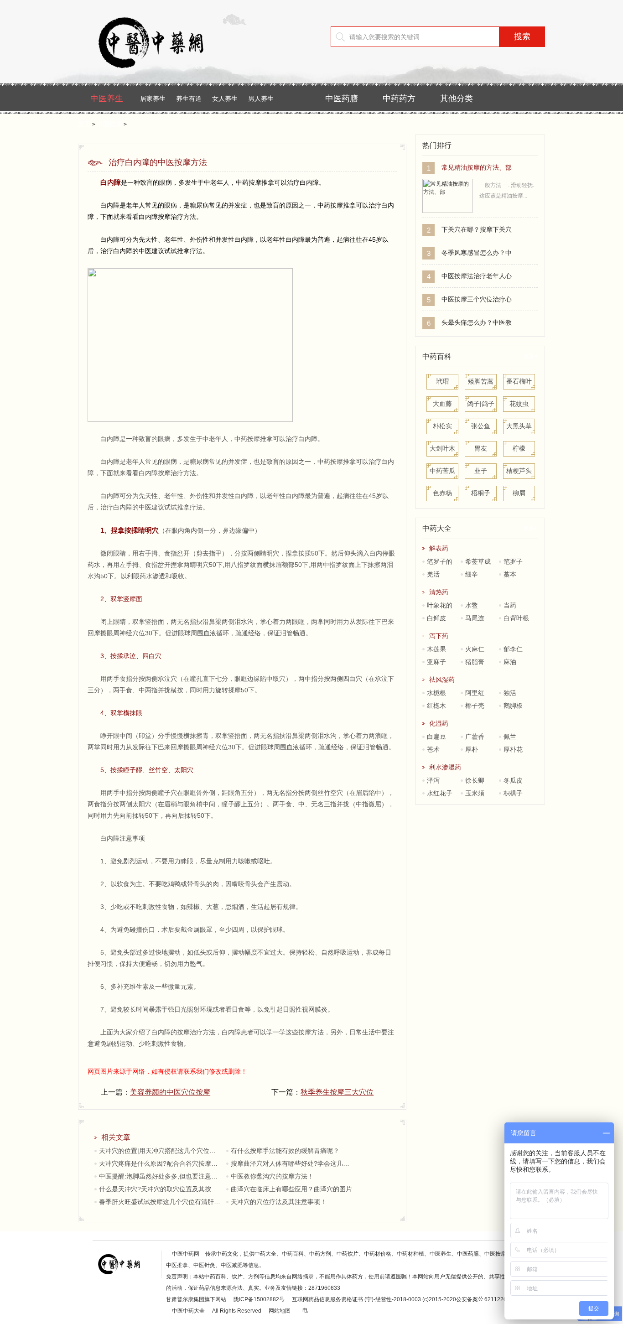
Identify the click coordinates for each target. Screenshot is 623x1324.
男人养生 (261, 98)
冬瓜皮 (513, 780)
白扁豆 (436, 736)
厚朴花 (513, 749)
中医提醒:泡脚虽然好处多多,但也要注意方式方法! (160, 1176)
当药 (510, 605)
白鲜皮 (436, 618)
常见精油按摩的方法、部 (476, 167)
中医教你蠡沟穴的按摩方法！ (272, 1176)
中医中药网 (185, 1254)
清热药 (438, 592)
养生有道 (189, 98)
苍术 (433, 749)
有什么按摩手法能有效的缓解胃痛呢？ (285, 1150)
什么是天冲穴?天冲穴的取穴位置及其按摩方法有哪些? (160, 1189)
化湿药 (438, 723)
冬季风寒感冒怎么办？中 (476, 252)
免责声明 (177, 1276)
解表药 (438, 548)
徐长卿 (474, 780)
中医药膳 (341, 98)
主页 (84, 124)
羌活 (433, 574)
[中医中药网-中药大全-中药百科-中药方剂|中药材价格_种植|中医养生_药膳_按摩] (164, 75)
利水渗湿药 (445, 767)
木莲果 (436, 649)
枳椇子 (513, 793)
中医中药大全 (188, 1311)
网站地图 (280, 1311)
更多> (531, 356)
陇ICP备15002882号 (259, 1299)
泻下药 (438, 635)
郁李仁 (513, 649)
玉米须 (474, 793)
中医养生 (106, 98)
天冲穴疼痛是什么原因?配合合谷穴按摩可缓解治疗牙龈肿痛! (160, 1163)
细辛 (471, 574)
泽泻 (433, 780)
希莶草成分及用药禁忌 (477, 563)
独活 (510, 692)
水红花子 (439, 793)
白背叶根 (516, 618)
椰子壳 (478, 705)
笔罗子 (513, 561)
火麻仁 (474, 649)
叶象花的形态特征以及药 (438, 607)
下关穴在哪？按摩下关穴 (476, 229)
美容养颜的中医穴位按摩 (170, 1092)
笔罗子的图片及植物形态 (438, 563)
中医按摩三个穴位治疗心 (476, 299)
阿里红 (474, 692)
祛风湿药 (442, 679)
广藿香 (474, 736)
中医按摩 (109, 124)
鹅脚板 (513, 705)
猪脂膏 (474, 661)
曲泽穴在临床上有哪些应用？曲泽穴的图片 (291, 1189)
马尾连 (474, 618)
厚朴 (471, 749)
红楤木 (436, 705)
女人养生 (225, 98)
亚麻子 (436, 661)
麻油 (510, 661)
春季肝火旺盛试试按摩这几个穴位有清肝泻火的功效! (160, 1201)
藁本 (510, 574)
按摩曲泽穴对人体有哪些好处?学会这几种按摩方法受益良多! (292, 1163)
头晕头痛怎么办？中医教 (476, 322)
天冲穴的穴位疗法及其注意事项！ (279, 1201)
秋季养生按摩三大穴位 (337, 1092)
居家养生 (153, 98)
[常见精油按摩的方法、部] (447, 211)
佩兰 (510, 736)
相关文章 (115, 1137)
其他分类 (456, 98)
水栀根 (436, 692)
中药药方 (399, 98)
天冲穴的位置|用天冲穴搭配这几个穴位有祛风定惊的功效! (160, 1150)
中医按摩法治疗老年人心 (476, 276)
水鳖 (471, 605)
